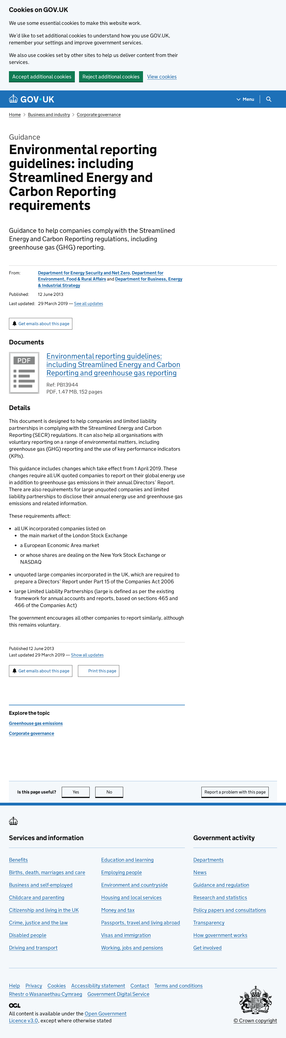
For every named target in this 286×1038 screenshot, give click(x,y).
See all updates (88, 303)
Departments (208, 860)
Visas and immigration (126, 935)
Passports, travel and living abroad (140, 922)
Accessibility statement (98, 985)
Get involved (207, 947)
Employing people (121, 872)
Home (15, 114)
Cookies (56, 985)
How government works (220, 935)
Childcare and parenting (36, 897)
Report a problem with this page (235, 792)
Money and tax (118, 910)
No (114, 792)
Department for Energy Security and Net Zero (84, 272)
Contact (139, 985)
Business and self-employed (41, 885)
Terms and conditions (178, 985)
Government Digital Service (118, 994)
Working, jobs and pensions (132, 947)
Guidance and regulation (221, 885)
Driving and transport (33, 947)
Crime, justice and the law (38, 922)
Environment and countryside (134, 885)
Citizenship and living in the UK (44, 910)
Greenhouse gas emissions (36, 723)
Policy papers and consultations (229, 910)
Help (14, 985)
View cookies (162, 76)
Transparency (209, 922)
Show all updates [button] (87, 655)
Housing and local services (131, 897)
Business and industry (49, 114)
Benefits (18, 860)
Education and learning (127, 860)
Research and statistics (220, 897)
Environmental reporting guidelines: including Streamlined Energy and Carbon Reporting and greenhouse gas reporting (113, 364)
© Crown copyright (255, 1020)
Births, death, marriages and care (47, 872)
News (200, 872)
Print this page (102, 670)
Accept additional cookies (42, 76)
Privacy (33, 985)
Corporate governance (99, 114)
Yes (81, 792)
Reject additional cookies (111, 76)
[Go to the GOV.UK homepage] (31, 99)
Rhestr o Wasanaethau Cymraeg (45, 994)
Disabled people (27, 935)
